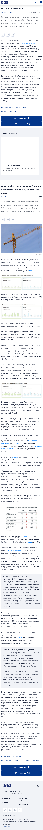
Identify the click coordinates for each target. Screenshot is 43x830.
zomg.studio (6, 826)
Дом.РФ (32, 270)
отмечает (20, 556)
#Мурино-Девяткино (8, 111)
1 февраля (19, 443)
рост (30, 542)
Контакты (6, 798)
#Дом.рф (26, 760)
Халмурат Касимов (7, 12)
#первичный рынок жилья (11, 107)
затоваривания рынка (15, 550)
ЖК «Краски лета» (28, 43)
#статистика (16, 756)
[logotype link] (6, 2)
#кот (24, 107)
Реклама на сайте (22, 799)
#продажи (35, 760)
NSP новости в (20, 118)
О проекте (6, 802)
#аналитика (5, 756)
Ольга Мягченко (6, 197)
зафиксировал (27, 536)
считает (20, 637)
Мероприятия (23, 804)
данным (15, 457)
